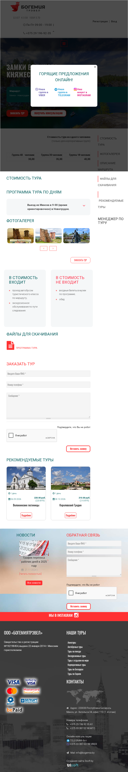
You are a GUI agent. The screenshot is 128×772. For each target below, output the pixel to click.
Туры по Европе (74, 674)
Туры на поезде (74, 651)
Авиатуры (72, 642)
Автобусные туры (75, 647)
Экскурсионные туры (77, 656)
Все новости (34, 582)
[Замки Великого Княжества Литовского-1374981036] (48, 235)
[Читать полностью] (30, 574)
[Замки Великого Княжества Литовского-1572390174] (20, 235)
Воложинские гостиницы (26, 505)
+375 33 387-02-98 (80, 744)
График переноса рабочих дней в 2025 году (34, 561)
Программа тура (26, 348)
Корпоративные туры (77, 664)
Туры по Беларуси (75, 669)
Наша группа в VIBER (43, 92)
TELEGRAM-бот (78, 740)
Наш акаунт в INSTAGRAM (84, 92)
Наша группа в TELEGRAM (64, 92)
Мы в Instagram (61, 615)
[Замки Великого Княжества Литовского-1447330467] (76, 235)
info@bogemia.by (85, 752)
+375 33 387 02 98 (80, 728)
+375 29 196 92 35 (80, 724)
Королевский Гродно (71, 505)
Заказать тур (80, 260)
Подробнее (26, 515)
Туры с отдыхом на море (78, 660)
